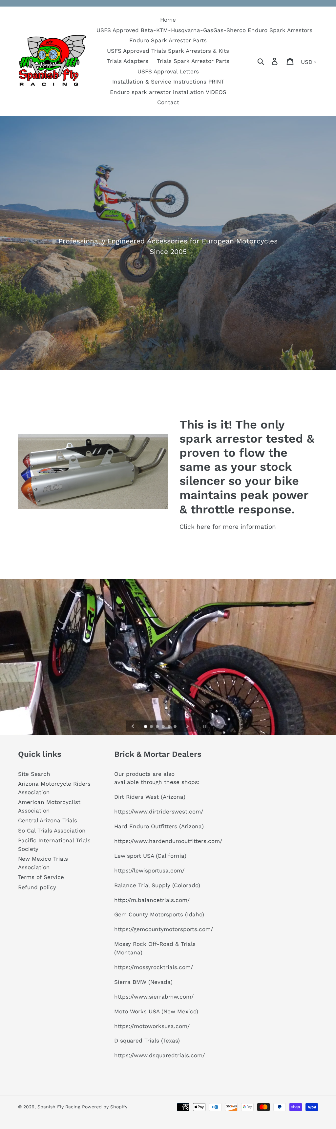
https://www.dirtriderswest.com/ (158, 811)
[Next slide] (187, 726)
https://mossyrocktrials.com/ (153, 967)
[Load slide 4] (164, 727)
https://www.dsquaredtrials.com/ (159, 1055)
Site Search (34, 774)
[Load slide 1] (146, 727)
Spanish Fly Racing (58, 1106)
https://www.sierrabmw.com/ (154, 996)
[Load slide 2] (152, 727)
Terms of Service (41, 877)
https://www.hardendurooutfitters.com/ (168, 841)
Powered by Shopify (104, 1106)
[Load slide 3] (158, 727)
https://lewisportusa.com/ (149, 870)
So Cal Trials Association (52, 830)
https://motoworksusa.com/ (152, 1026)
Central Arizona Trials (47, 820)
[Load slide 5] (170, 727)
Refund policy (37, 887)
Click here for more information (227, 526)
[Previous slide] (133, 726)
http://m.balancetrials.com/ (152, 900)
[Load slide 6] (176, 727)
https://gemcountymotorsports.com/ (163, 929)
